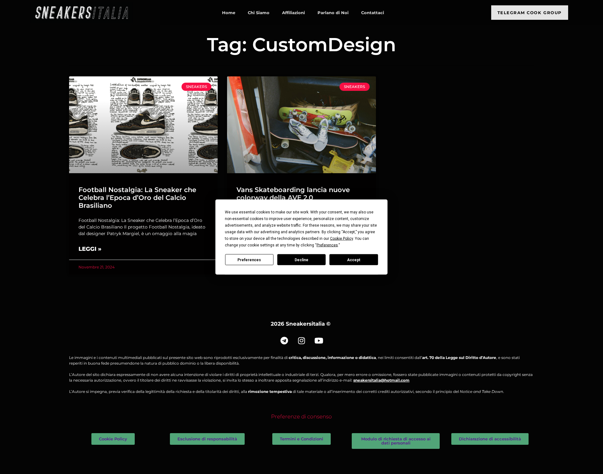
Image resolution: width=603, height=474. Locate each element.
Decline (301, 259)
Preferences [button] (327, 245)
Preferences (249, 259)
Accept (353, 259)
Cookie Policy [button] (341, 238)
